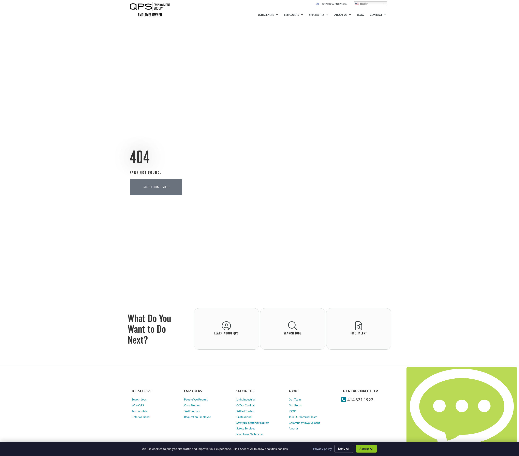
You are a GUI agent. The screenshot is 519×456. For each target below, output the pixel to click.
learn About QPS (226, 333)
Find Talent (359, 333)
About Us (340, 14)
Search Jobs (292, 333)
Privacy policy (322, 449)
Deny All (344, 448)
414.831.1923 (360, 399)
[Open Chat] (461, 410)
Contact (376, 14)
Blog (360, 14)
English (363, 3)
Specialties (316, 14)
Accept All (366, 448)
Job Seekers (266, 14)
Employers (291, 14)
